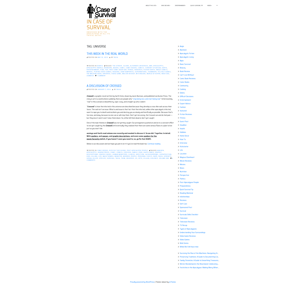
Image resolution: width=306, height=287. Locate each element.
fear (140, 152)
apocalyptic (158, 66)
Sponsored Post (186, 207)
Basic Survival (185, 64)
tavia (118, 158)
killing (94, 156)
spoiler (102, 158)
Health (182, 128)
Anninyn (160, 150)
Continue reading (154, 143)
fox (106, 70)
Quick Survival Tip (196, 5)
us (136, 158)
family (134, 152)
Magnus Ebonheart (187, 157)
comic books (131, 68)
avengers (108, 68)
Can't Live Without (187, 74)
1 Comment (101, 76)
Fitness (182, 117)
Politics (182, 178)
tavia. (116, 57)
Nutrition (183, 171)
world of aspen (153, 74)
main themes (108, 156)
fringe (130, 70)
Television (184, 218)
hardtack (138, 70)
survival (111, 158)
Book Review (185, 71)
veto (140, 158)
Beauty (183, 67)
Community (184, 85)
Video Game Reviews (188, 235)
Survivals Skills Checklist (189, 214)
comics (141, 68)
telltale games (164, 72)
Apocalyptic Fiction (187, 53)
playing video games (103, 72)
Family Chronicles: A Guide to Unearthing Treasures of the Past (203, 260)
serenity (167, 156)
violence (154, 158)
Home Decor (184, 135)
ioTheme (172, 281)
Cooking (183, 89)
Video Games (185, 239)
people (134, 156)
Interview (183, 142)
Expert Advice (185, 103)
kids (88, 156)
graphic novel (105, 154)
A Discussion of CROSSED (104, 85)
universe (106, 74)
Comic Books (102, 150)
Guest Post (184, 121)
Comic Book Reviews (188, 78)
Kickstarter (184, 146)
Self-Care (183, 203)
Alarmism (183, 49)
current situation (153, 68)
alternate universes (139, 66)
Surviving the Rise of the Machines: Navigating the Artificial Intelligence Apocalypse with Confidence (218, 253)
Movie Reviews (186, 160)
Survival (183, 210)
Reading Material (186, 193)
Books (116, 68)
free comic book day (118, 70)
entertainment (93, 70)
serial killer (92, 158)
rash (160, 156)
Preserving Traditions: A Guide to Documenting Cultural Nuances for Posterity (209, 256)
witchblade (141, 74)
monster (118, 156)
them (123, 158)
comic (122, 68)
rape (155, 156)
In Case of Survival (100, 24)
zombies (90, 76)
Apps (182, 60)
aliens (126, 66)
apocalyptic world (95, 68)
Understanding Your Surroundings (192, 232)
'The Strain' (117, 66)
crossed (127, 152)
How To (183, 139)
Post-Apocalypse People (137, 150)
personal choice (145, 156)
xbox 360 (165, 74)
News (209, 5)
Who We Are (165, 5)
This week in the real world (107, 53)
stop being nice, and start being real (146, 98)
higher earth (149, 70)
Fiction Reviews (186, 114)
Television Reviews (187, 221)
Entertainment (180, 5)
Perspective (184, 175)
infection (140, 154)
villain (146, 158)
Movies (182, 164)
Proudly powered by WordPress (142, 281)
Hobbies (183, 132)
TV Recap (183, 225)
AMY (150, 66)
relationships (185, 196)
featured (183, 110)
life (100, 156)
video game (116, 74)
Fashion (183, 107)
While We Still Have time (189, 246)
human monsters (120, 154)
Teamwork (152, 72)
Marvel (90, 72)
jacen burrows (151, 154)
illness (131, 154)
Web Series (184, 243)
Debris (100, 66)
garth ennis (149, 152)
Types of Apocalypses (188, 228)
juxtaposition (165, 154)
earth (164, 68)
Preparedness (185, 185)
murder (126, 156)
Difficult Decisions (117, 150)
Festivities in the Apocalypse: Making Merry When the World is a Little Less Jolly (210, 267)
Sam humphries (127, 72)
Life (181, 150)
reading (116, 72)
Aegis (182, 46)
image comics (162, 70)
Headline (183, 125)
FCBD (102, 70)
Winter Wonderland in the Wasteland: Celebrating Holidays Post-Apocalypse (209, 263)
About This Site (151, 5)
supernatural (141, 72)
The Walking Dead (94, 74)
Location (183, 153)
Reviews (183, 200)
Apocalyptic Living (187, 56)
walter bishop (128, 74)
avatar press (103, 152)
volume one (164, 158)
